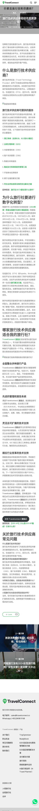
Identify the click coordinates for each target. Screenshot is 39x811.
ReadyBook (24, 739)
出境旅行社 (6, 792)
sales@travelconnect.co (20, 715)
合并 (4, 796)
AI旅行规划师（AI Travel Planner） (26, 770)
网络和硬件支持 (26, 764)
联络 (16, 519)
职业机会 (5, 739)
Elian (9, 27)
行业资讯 (23, 13)
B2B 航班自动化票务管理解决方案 (27, 744)
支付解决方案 (25, 757)
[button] (35, 3)
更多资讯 (5, 746)
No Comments (28, 27)
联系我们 (5, 750)
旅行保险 (23, 761)
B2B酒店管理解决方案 (27, 751)
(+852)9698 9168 (18, 718)
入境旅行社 (6, 788)
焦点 (14, 13)
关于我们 (5, 735)
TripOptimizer (25, 735)
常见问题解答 (7, 743)
